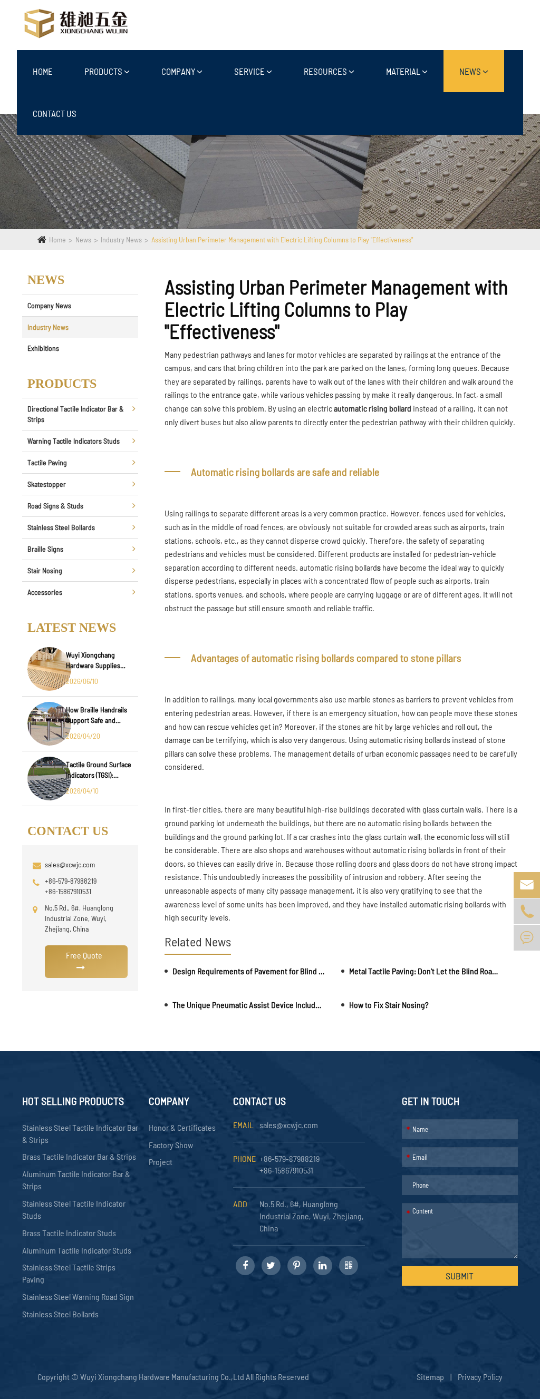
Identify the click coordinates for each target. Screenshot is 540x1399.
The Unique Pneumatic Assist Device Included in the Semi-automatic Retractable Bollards (248, 1005)
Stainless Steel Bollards (61, 527)
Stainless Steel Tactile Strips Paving (68, 1273)
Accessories (44, 592)
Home (43, 71)
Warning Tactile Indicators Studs (73, 440)
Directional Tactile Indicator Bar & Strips (75, 414)
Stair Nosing (44, 570)
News (471, 71)
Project (160, 1162)
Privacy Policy (480, 1377)
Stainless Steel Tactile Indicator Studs (74, 1209)
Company (179, 71)
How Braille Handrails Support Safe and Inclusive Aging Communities (96, 715)
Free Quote (84, 955)
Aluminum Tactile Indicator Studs (76, 1250)
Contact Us (54, 113)
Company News (49, 305)
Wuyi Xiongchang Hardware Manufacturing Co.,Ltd (163, 1377)
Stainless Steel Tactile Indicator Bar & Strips (80, 1133)
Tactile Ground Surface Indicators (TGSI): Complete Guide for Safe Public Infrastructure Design (98, 770)
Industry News (121, 239)
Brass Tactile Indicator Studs (69, 1233)
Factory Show (171, 1145)
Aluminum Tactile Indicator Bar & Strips (76, 1180)
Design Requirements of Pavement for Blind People (248, 971)
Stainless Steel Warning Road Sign (78, 1297)
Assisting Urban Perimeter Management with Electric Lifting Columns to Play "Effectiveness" (282, 239)
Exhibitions (43, 348)
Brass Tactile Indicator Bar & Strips (79, 1156)
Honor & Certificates (182, 1127)
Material (404, 71)
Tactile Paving (47, 462)
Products (104, 71)
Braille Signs (45, 548)
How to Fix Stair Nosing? (389, 1005)
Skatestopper (46, 484)
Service (250, 71)
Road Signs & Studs (55, 505)
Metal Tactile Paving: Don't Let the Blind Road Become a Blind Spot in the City (425, 971)
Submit (460, 1275)
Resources (326, 71)
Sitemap (430, 1377)
